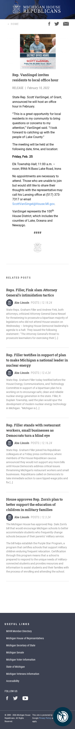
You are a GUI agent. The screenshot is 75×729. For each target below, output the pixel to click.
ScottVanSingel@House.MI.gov (33, 204)
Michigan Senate (15, 652)
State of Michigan (15, 666)
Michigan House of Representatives (25, 638)
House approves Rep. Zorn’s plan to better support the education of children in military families (34, 504)
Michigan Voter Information (20, 659)
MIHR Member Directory (19, 631)
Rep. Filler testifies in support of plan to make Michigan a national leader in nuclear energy (37, 360)
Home (15, 24)
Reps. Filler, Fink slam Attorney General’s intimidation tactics (31, 292)
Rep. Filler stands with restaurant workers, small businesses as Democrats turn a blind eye (33, 430)
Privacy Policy (45, 718)
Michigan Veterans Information (22, 673)
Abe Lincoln (21, 303)
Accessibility (12, 680)
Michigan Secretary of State (20, 645)
